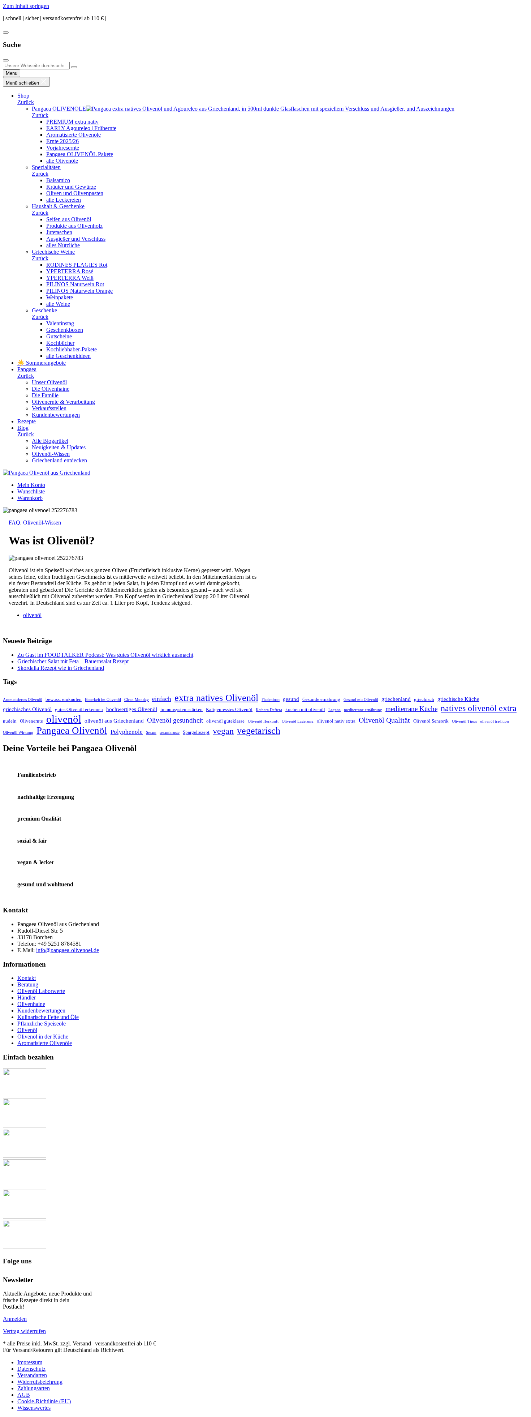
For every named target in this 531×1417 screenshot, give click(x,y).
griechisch (424, 699)
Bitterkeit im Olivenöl (103, 700)
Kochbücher (60, 343)
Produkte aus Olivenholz (74, 226)
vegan (223, 731)
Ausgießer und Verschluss (75, 239)
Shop (23, 96)
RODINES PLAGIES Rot (76, 265)
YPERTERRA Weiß (70, 278)
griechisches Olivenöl (27, 709)
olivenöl (32, 615)
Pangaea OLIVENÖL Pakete (79, 154)
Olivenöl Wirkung (18, 733)
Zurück (25, 102)
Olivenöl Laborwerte (41, 991)
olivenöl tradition (494, 721)
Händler (26, 997)
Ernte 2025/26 (62, 141)
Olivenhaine (31, 1004)
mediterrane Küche (411, 708)
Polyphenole (127, 731)
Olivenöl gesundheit (175, 720)
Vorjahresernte (62, 148)
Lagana (334, 710)
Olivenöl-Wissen (51, 454)
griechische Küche (458, 699)
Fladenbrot (271, 700)
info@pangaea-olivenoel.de (67, 950)
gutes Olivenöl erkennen (79, 709)
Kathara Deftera (269, 710)
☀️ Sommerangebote (41, 363)
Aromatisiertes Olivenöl (22, 700)
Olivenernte (31, 721)
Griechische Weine (53, 252)
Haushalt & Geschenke (58, 206)
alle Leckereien (63, 200)
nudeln (10, 721)
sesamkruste (170, 733)
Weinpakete (59, 297)
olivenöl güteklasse (225, 721)
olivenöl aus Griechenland (114, 721)
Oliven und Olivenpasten (74, 193)
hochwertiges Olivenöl (131, 709)
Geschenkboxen (64, 330)
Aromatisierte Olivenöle (73, 135)
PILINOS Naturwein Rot (75, 284)
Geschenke (44, 310)
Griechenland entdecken (59, 460)
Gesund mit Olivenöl (361, 700)
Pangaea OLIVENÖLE (59, 109)
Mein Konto (31, 485)
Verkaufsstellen (49, 408)
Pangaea (26, 369)
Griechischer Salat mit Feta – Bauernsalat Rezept (73, 661)
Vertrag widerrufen (24, 1331)
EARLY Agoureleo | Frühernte (81, 128)
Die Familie (45, 395)
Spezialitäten (46, 167)
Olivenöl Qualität (384, 720)
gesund (291, 699)
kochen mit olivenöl (305, 709)
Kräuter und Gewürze (71, 187)
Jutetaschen (59, 232)
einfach (161, 698)
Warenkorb (30, 498)
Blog (23, 428)
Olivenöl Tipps (464, 721)
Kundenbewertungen (56, 415)
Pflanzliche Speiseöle (41, 1023)
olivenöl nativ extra (336, 721)
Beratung (27, 984)
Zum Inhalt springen (26, 6)
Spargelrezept (196, 732)
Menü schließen (23, 83)
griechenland (396, 699)
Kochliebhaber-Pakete (71, 349)
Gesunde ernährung (321, 699)
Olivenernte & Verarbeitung (63, 402)
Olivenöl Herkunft (263, 721)
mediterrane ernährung (363, 710)
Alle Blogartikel (50, 441)
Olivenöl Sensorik (431, 721)
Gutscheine (59, 336)
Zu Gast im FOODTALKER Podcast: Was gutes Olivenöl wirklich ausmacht (105, 655)
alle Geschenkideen (68, 356)
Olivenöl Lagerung (298, 721)
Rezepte (26, 421)
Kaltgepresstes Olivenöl (229, 709)
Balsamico (58, 180)
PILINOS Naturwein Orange (79, 291)
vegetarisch (258, 730)
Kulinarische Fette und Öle (48, 1017)
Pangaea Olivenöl (71, 730)
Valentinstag (60, 323)
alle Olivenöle (62, 161)
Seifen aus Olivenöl (68, 219)
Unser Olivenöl (49, 382)
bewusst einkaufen (64, 699)
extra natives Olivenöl (216, 698)
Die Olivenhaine (50, 389)
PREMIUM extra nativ (72, 122)
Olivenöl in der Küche (42, 1036)
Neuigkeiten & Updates (59, 447)
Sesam (151, 733)
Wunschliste (31, 491)
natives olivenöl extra (479, 708)
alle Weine (58, 304)
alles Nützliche (63, 245)
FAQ (14, 522)
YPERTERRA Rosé (69, 271)
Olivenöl (27, 1030)
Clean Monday (136, 700)
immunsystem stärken (181, 709)
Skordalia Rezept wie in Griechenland (60, 668)
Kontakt (26, 978)
